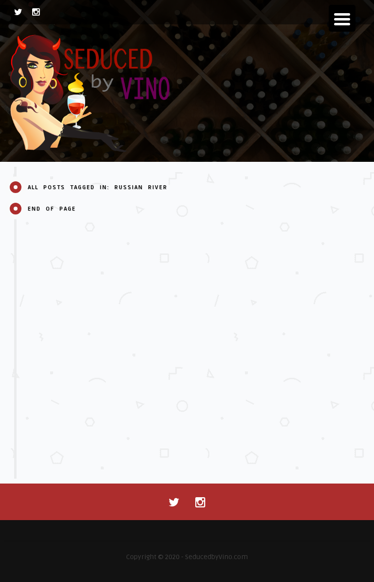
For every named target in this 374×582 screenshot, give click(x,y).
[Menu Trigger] (342, 18)
